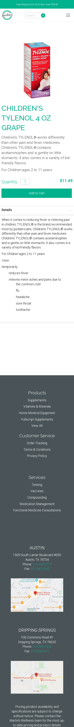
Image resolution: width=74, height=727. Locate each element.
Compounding (37, 497)
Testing (37, 485)
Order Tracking (37, 443)
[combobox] (35, 15)
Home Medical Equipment (37, 413)
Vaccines (37, 491)
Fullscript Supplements (37, 419)
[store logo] (7, 15)
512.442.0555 (40, 569)
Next (72, 4)
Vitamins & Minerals (37, 406)
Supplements (37, 400)
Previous (2, 4)
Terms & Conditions (37, 449)
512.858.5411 (40, 651)
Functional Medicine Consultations (37, 510)
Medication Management (37, 504)
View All (37, 426)
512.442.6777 (42, 564)
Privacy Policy (37, 456)
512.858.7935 (42, 646)
